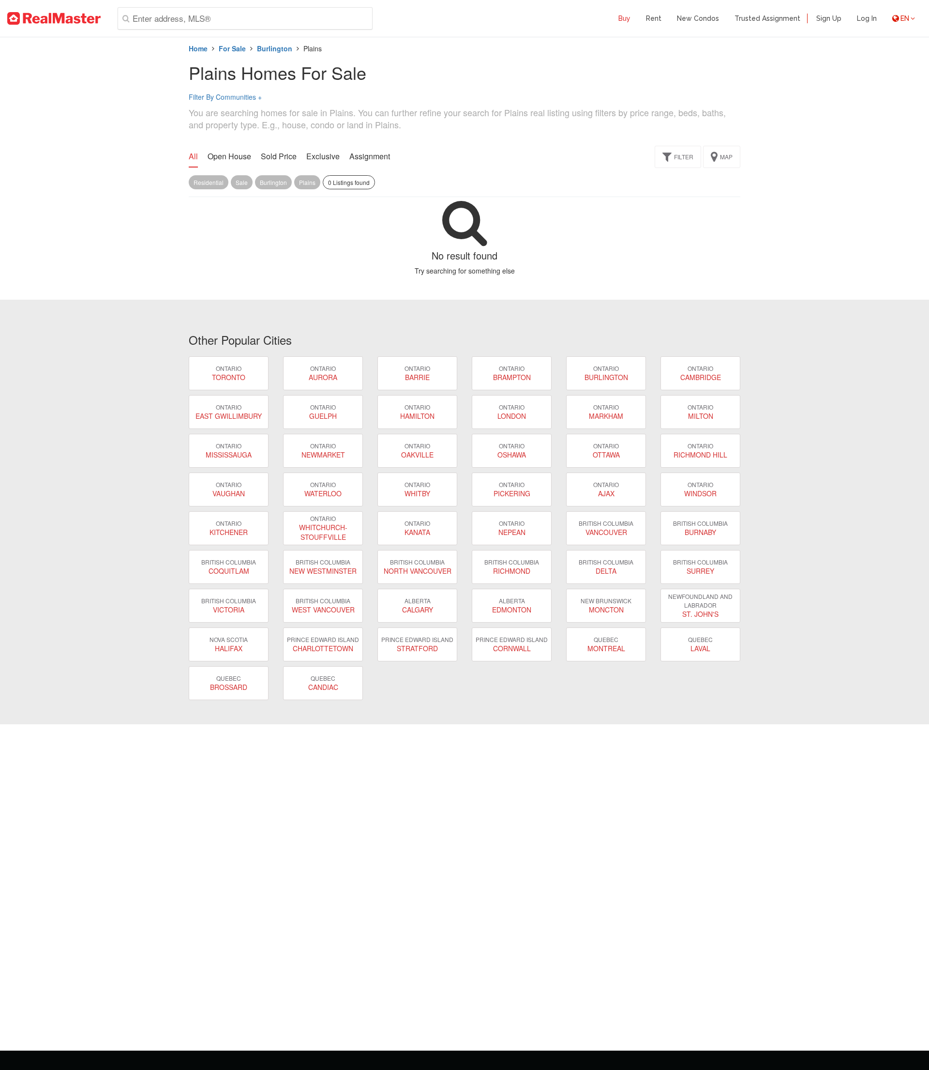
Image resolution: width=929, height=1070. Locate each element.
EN (904, 18)
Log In (867, 18)
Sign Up (828, 18)
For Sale (232, 48)
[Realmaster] (54, 18)
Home (198, 48)
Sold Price (279, 156)
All (193, 156)
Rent (653, 18)
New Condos (698, 18)
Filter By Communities (225, 97)
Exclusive (323, 156)
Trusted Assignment (767, 18)
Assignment (369, 156)
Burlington (274, 48)
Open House (229, 156)
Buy (624, 18)
